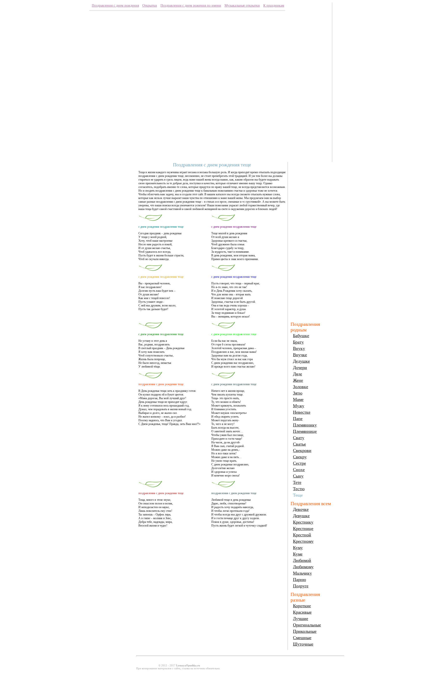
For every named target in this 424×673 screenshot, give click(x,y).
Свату (298, 437)
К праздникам (273, 5)
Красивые (302, 612)
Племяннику (305, 424)
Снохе (299, 469)
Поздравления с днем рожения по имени (190, 5)
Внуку (299, 348)
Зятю (297, 393)
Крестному (303, 541)
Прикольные (305, 631)
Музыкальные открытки (242, 5)
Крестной (302, 534)
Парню (299, 579)
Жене (298, 380)
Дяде (297, 373)
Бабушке (301, 335)
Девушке (301, 515)
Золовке (300, 386)
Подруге (300, 585)
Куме (298, 554)
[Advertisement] (310, 78)
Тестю (299, 488)
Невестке (301, 412)
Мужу (298, 405)
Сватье (299, 444)
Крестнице (303, 528)
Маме (298, 399)
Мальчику (302, 573)
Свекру (300, 456)
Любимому (303, 566)
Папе (298, 418)
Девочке (301, 509)
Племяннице (305, 431)
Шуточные (303, 644)
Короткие (302, 605)
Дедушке (301, 361)
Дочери (300, 367)
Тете (297, 482)
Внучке (300, 354)
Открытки (149, 5)
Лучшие (300, 618)
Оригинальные (307, 624)
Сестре (299, 463)
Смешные (302, 637)
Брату (298, 342)
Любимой (302, 560)
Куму (298, 547)
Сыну (298, 476)
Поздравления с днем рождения (115, 5)
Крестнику (303, 522)
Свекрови (302, 450)
